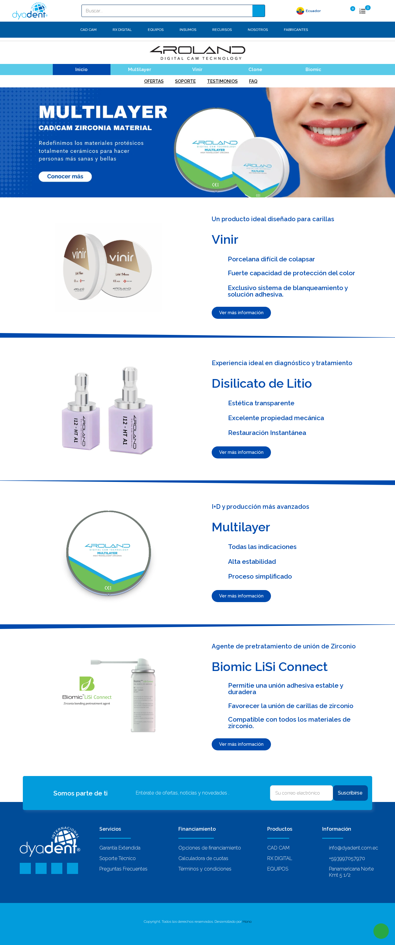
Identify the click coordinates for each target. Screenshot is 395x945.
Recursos (222, 29)
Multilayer (139, 69)
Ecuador (313, 11)
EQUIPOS (156, 29)
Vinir (197, 69)
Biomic (313, 69)
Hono (247, 921)
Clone (255, 69)
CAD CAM (88, 29)
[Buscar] (258, 11)
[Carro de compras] (350, 10)
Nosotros (258, 29)
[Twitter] (41, 868)
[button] (241, 313)
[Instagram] (72, 868)
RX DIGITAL (122, 29)
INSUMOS (188, 29)
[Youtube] (56, 868)
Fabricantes (296, 29)
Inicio (81, 69)
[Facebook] (25, 868)
